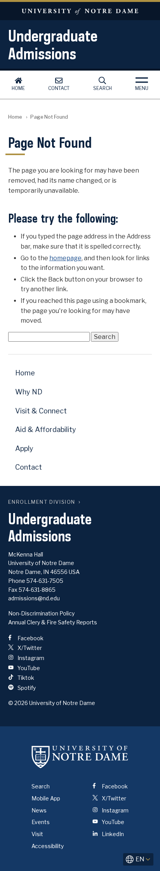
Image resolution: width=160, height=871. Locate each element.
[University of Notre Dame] (80, 756)
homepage (65, 258)
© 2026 (18, 703)
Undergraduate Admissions (52, 44)
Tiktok (25, 677)
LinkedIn (112, 834)
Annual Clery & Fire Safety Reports (52, 622)
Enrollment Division (41, 502)
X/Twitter (29, 648)
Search (102, 88)
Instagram (30, 658)
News (39, 810)
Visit (37, 834)
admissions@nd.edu (34, 598)
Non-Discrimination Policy (41, 613)
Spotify (26, 687)
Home (18, 88)
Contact (59, 88)
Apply (24, 448)
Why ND (28, 392)
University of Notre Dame (80, 11)
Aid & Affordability (45, 429)
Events (40, 822)
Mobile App (45, 798)
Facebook (29, 638)
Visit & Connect (41, 411)
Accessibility (47, 846)
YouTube (28, 668)
